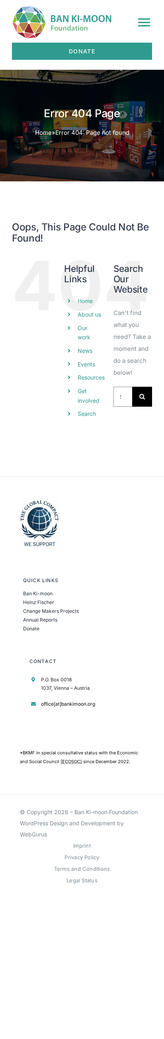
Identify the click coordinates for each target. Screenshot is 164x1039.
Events (86, 364)
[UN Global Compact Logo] (40, 500)
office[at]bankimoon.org (68, 704)
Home (43, 132)
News (85, 350)
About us (89, 314)
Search (87, 413)
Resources (91, 377)
